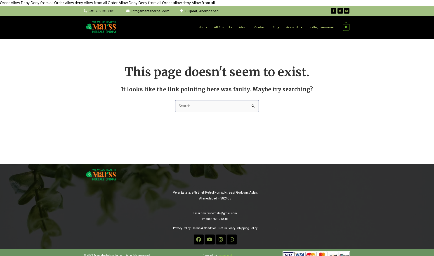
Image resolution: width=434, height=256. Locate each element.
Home (203, 27)
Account (292, 27)
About (243, 27)
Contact (260, 27)
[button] (294, 27)
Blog (276, 27)
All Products (223, 27)
